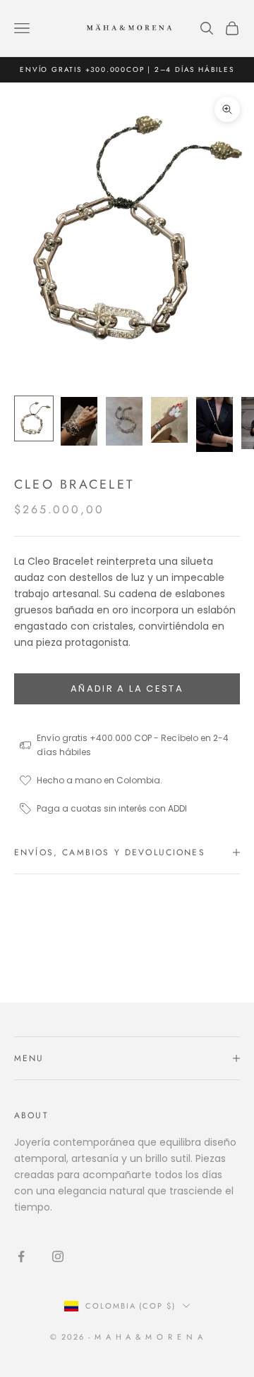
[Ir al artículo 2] (79, 421)
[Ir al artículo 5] (214, 424)
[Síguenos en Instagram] (58, 1256)
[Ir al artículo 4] (169, 420)
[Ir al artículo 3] (124, 421)
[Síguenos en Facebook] (21, 1256)
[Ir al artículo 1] (34, 418)
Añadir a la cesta (127, 688)
